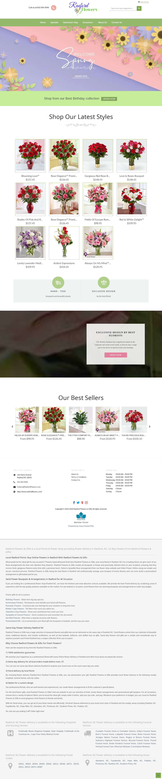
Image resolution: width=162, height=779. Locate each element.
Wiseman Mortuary (122, 747)
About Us (102, 22)
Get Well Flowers (13, 618)
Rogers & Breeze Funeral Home (141, 737)
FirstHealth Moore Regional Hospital (34, 731)
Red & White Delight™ (131, 219)
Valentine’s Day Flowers (16, 612)
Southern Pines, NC (128, 764)
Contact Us (117, 22)
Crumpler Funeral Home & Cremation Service (116, 731)
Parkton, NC (150, 761)
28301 (21, 764)
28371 (69, 764)
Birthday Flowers (13, 600)
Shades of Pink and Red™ (30, 219)
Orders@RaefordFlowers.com (29, 487)
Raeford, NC (113, 764)
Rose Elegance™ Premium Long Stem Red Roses (64, 176)
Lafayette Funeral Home (125, 734)
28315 (27, 767)
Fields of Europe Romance (98, 219)
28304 (35, 764)
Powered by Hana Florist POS (81, 526)
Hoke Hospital (57, 731)
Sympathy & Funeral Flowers (18, 615)
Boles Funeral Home (147, 734)
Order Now (81, 76)
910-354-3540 (22, 482)
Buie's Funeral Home (105, 734)
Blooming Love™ (30, 176)
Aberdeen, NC (102, 761)
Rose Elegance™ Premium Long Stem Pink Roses (64, 219)
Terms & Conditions (78, 477)
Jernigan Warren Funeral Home (110, 737)
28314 (55, 764)
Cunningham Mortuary (140, 747)
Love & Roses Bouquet (131, 176)
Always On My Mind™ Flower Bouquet (98, 263)
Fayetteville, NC (118, 761)
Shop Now (116, 355)
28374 (33, 767)
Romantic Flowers (13, 606)
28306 (48, 764)
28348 (62, 764)
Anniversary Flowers (14, 603)
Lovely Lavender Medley (30, 263)
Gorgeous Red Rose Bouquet (98, 176)
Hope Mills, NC (134, 761)
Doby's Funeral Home (146, 731)
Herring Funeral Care (104, 747)
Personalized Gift (13, 621)
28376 (76, 764)
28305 (41, 764)
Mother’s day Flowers (15, 609)
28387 (40, 767)
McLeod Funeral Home (139, 740)
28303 (28, 764)
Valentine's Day (70, 22)
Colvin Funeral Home (146, 743)
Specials (54, 22)
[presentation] (12, 426)
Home (43, 22)
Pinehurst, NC (101, 764)
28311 (21, 767)
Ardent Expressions (64, 263)
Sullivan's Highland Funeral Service (111, 740)
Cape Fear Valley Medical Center (45, 734)
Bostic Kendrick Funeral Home (122, 743)
